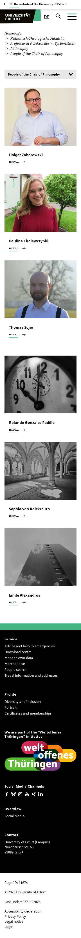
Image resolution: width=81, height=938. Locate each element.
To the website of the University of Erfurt (38, 4)
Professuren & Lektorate (29, 43)
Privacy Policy (15, 916)
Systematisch (64, 43)
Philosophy (18, 48)
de (46, 16)
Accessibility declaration (23, 911)
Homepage (12, 33)
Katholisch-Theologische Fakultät (36, 38)
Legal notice (13, 921)
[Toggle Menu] (72, 16)
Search (58, 16)
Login (8, 926)
